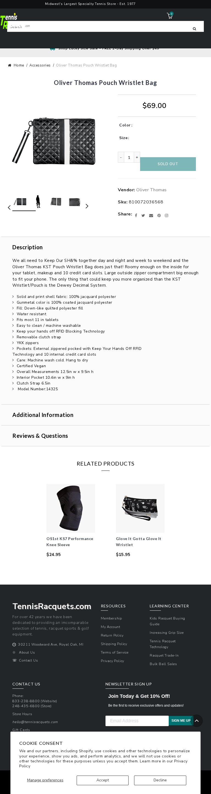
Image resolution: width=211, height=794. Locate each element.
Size (123, 137)
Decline (160, 780)
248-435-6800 (26, 706)
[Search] (194, 28)
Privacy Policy (112, 661)
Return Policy (112, 635)
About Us (27, 652)
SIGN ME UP (181, 721)
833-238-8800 (26, 701)
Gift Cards (21, 729)
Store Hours (22, 714)
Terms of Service (115, 652)
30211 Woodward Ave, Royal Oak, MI (50, 644)
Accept (102, 780)
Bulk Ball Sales (163, 664)
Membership (111, 618)
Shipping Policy (114, 643)
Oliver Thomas (151, 190)
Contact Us (28, 660)
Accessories (40, 65)
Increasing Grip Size (167, 632)
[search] (105, 26)
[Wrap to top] (196, 721)
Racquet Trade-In (164, 655)
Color (125, 125)
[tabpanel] (71, 521)
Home (19, 65)
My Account (110, 626)
